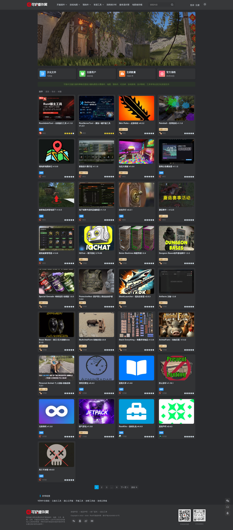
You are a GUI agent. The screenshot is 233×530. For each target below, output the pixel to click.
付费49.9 (163, 259)
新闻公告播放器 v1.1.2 (168, 166)
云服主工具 (56, 500)
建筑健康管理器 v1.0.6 (48, 253)
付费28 (123, 259)
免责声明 (84, 511)
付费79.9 (83, 173)
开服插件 (61, 4)
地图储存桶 (137, 4)
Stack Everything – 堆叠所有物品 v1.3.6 (136, 339)
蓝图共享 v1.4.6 (125, 383)
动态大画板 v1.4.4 (126, 166)
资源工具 (98, 4)
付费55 (123, 346)
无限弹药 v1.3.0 (45, 426)
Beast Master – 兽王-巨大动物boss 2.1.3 (54, 341)
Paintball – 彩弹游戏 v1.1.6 (171, 123)
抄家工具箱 (90, 500)
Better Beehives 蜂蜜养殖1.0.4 (132, 253)
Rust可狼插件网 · (96, 515)
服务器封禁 (124, 4)
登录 (192, 5)
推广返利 (93, 511)
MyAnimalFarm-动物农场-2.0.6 (92, 339)
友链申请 (74, 511)
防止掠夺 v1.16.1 (166, 383)
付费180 (43, 389)
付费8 (82, 302)
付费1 (122, 302)
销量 (60, 91)
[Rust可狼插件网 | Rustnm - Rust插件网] (37, 511)
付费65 (83, 346)
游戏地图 (74, 4)
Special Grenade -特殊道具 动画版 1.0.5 (56, 296)
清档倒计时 (112, 4)
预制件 (86, 4)
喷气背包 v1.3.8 (85, 426)
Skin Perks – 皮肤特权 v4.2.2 (131, 123)
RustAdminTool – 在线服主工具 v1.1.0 (56, 123)
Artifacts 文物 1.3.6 (167, 296)
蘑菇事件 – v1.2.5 (166, 209)
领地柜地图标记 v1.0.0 (48, 166)
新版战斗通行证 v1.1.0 (88, 166)
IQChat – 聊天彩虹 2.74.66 (90, 253)
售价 (53, 91)
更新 (47, 91)
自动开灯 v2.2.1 (125, 209)
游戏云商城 (102, 500)
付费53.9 (43, 302)
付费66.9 (43, 346)
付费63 (163, 346)
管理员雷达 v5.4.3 (86, 383)
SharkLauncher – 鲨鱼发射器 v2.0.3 (134, 296)
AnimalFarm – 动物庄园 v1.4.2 (172, 339)
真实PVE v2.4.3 (165, 426)
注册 (198, 5)
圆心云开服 (68, 500)
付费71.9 (83, 259)
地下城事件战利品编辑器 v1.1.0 (92, 209)
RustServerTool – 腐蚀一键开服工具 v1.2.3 (94, 124)
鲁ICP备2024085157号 (111, 515)
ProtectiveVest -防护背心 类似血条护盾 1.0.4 (96, 297)
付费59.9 (123, 173)
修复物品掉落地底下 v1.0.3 (50, 209)
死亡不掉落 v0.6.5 (46, 469)
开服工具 (79, 500)
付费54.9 (163, 129)
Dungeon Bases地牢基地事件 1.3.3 (174, 253)
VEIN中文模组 (43, 500)
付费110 (163, 302)
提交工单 (103, 511)
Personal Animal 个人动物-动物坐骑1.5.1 (54, 384)
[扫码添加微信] (227, 500)
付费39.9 (123, 129)
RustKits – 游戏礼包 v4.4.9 (131, 426)
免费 (41, 129)
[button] (38, 38)
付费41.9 (83, 432)
